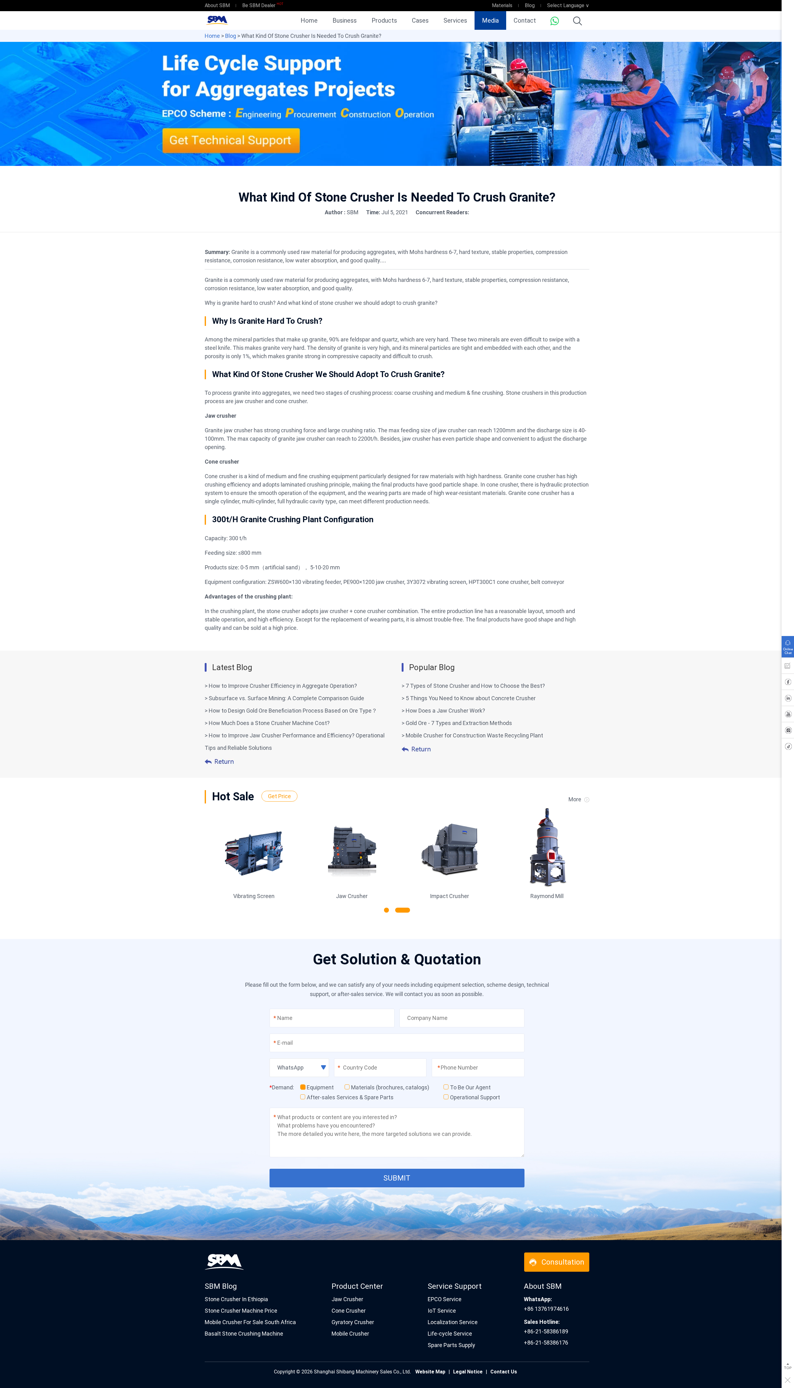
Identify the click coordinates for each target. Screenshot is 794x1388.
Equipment (320, 1087)
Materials (502, 5)
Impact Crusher (348, 896)
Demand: (282, 1087)
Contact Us (503, 1372)
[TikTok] (788, 748)
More (575, 799)
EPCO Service (445, 1299)
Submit (396, 1178)
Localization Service (453, 1322)
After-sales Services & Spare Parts (350, 1097)
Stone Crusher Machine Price (241, 1310)
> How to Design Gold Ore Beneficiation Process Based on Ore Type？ (291, 710)
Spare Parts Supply (451, 1345)
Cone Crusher (349, 1310)
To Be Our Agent (470, 1087)
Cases (420, 20)
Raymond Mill (445, 896)
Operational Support (475, 1097)
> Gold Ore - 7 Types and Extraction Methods (457, 723)
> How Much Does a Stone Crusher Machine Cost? (267, 723)
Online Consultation (788, 645)
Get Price (279, 796)
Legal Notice (468, 1372)
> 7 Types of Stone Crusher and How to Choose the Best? (473, 686)
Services (455, 20)
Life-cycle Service (450, 1333)
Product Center (357, 1286)
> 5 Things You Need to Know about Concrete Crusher (469, 698)
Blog (530, 5)
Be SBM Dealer (258, 5)
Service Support (455, 1286)
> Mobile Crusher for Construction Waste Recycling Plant (472, 735)
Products (384, 20)
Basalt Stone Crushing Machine (244, 1333)
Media (490, 20)
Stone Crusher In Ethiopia (236, 1299)
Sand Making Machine (543, 896)
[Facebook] (788, 683)
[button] (386, 910)
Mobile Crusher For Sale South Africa (250, 1322)
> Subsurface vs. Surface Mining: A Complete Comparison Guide (284, 698)
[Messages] (788, 667)
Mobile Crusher (350, 1333)
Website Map (430, 1372)
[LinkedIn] (788, 699)
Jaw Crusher (250, 896)
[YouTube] (788, 715)
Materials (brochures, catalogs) (390, 1087)
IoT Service (442, 1310)
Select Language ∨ (568, 5)
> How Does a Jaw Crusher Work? (443, 710)
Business (344, 20)
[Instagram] (788, 731)
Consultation (563, 1262)
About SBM (217, 5)
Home (309, 20)
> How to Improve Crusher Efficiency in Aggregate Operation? (281, 686)
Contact (525, 20)
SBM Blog (221, 1286)
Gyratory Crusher (353, 1322)
